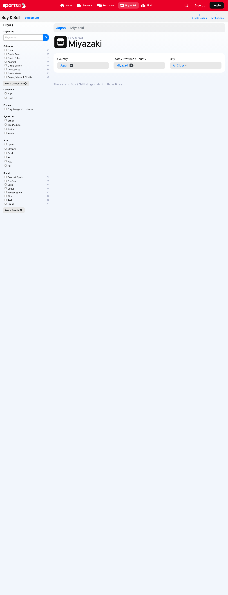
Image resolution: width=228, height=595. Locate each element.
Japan (61, 28)
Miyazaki (124, 65)
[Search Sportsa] (186, 5)
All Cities (179, 65)
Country (62, 59)
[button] (66, 5)
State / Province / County (130, 59)
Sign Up (200, 5)
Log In (217, 5)
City (172, 59)
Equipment (32, 17)
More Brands (12, 210)
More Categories (14, 83)
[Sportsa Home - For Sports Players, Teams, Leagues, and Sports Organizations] (14, 5)
